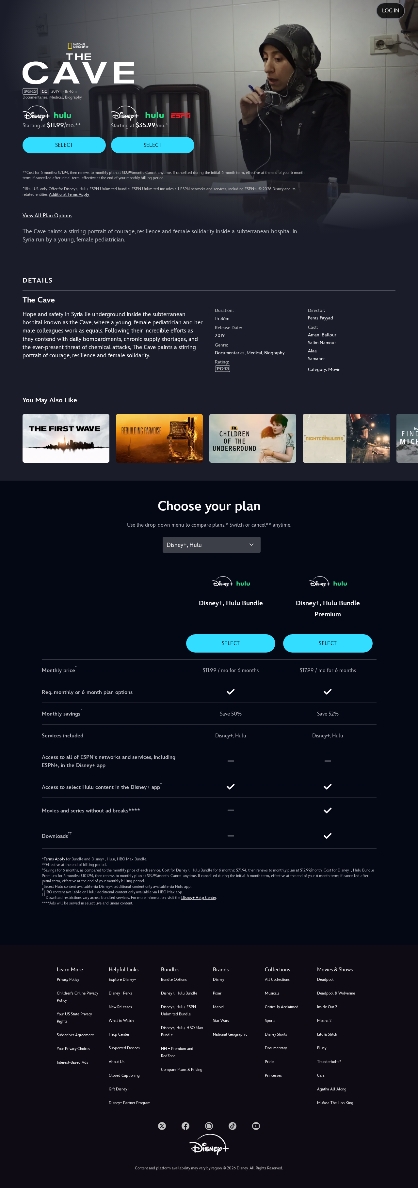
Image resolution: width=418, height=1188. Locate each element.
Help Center (119, 1034)
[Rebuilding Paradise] (159, 438)
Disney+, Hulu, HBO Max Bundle (182, 1031)
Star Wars (221, 1020)
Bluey (321, 1048)
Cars (321, 1075)
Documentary (276, 1048)
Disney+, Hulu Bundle (179, 993)
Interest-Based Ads (72, 1062)
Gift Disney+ (119, 1089)
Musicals (272, 993)
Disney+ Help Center (198, 897)
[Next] (405, 437)
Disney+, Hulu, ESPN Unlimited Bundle (178, 1010)
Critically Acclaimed (281, 1007)
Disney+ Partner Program (130, 1103)
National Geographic (230, 1034)
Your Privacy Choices (73, 1048)
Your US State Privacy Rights (74, 1018)
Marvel (219, 1007)
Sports (270, 1020)
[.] (162, 1126)
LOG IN (390, 11)
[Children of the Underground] (252, 438)
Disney (218, 979)
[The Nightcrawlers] (346, 438)
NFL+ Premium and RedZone (177, 1052)
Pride (269, 1061)
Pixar (217, 993)
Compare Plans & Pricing (181, 1069)
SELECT (64, 145)
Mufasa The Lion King (335, 1103)
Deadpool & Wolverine (336, 993)
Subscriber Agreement (75, 1035)
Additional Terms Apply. (69, 194)
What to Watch (121, 1020)
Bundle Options (174, 979)
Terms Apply (54, 859)
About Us (116, 1061)
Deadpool (325, 979)
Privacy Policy (68, 979)
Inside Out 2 (327, 1007)
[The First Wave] (66, 438)
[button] (131, 970)
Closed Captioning (124, 1075)
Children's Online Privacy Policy (77, 997)
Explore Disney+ (122, 979)
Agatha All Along (331, 1089)
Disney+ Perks (120, 993)
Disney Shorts (276, 1034)
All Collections (277, 979)
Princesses (273, 1075)
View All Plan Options (47, 215)
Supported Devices (124, 1048)
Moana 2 (324, 1020)
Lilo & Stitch (327, 1034)
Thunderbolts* (329, 1061)
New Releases (120, 1007)
